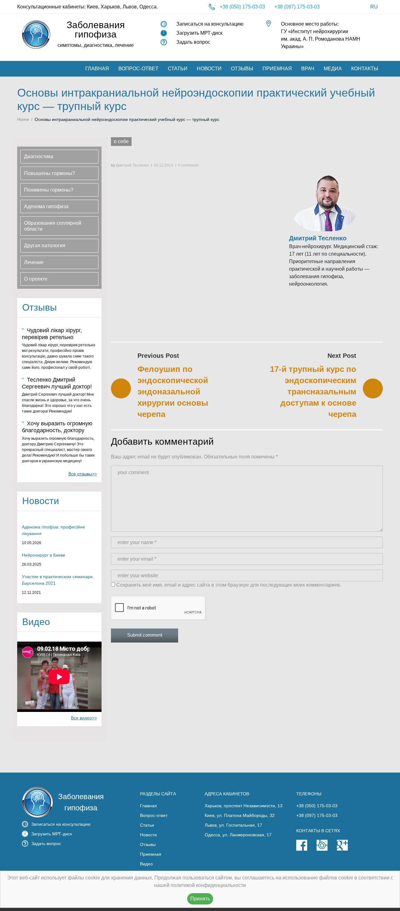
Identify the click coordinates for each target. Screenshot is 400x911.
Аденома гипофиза (46, 206)
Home (23, 119)
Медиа (333, 68)
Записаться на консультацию (209, 24)
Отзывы (242, 68)
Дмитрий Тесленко (132, 165)
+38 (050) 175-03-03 (242, 6)
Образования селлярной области (52, 226)
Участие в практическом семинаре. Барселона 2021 (58, 580)
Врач (307, 68)
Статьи (178, 68)
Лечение (34, 262)
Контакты (364, 68)
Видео (146, 863)
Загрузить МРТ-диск (199, 33)
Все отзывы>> (82, 473)
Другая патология (44, 245)
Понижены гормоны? (48, 190)
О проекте (36, 279)
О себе (121, 141)
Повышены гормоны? (49, 173)
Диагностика (38, 156)
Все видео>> (84, 717)
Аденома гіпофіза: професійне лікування (53, 530)
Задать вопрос (193, 42)
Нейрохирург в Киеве (43, 555)
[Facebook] (306, 849)
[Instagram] (327, 849)
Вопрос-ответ (138, 68)
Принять (200, 898)
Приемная (277, 68)
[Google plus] (347, 849)
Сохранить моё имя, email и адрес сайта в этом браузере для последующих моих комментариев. (228, 585)
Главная (97, 68)
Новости (209, 68)
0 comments (188, 165)
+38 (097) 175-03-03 (297, 6)
